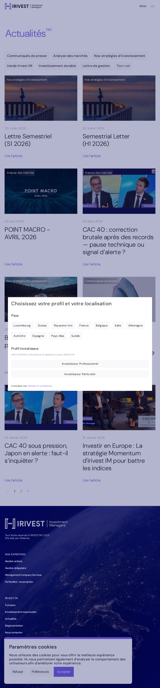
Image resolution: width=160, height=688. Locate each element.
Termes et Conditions (40, 385)
